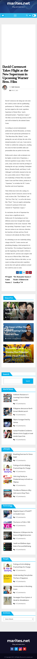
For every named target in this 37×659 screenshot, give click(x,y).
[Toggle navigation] (15, 15)
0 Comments (21, 404)
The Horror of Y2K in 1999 (21, 522)
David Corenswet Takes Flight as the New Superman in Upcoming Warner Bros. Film (15, 74)
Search (6, 374)
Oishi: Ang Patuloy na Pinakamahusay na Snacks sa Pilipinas (22, 479)
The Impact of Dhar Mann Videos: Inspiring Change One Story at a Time (18, 331)
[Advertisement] (18, 42)
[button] (27, 15)
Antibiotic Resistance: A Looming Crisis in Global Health (21, 397)
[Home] (2, 15)
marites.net (18, 3)
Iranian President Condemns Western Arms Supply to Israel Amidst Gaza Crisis (23, 433)
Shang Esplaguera (14, 317)
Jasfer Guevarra (15, 87)
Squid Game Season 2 (8, 279)
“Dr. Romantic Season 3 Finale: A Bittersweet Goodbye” (22, 279)
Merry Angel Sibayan (14, 338)
